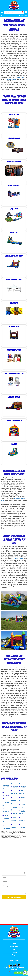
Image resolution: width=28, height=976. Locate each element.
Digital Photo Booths (14, 162)
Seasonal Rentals (14, 397)
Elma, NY (15, 814)
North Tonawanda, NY (6, 818)
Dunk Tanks (14, 303)
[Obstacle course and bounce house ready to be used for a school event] (14, 620)
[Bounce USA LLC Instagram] (16, 965)
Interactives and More (14, 350)
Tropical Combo (18, 558)
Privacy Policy (14, 960)
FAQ (14, 949)
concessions (12, 502)
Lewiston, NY (22, 820)
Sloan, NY (23, 787)
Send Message (15, 897)
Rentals (14, 943)
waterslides (20, 77)
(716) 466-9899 (23, 16)
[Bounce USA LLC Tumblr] (19, 965)
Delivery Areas (14, 946)
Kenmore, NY (6, 812)
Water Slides (14, 232)
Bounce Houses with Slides (14, 256)
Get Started (20, 972)
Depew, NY (15, 787)
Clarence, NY (14, 794)
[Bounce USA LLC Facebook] (9, 966)
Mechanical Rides (14, 138)
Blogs (14, 955)
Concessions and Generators (14, 374)
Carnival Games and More (14, 421)
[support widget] (25, 972)
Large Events (14, 209)
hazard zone (5, 579)
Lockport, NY (22, 827)
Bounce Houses (14, 326)
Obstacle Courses (14, 185)
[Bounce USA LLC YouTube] (14, 966)
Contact (14, 952)
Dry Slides (14, 444)
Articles (14, 958)
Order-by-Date (14, 115)
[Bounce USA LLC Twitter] (11, 966)
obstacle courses (11, 79)
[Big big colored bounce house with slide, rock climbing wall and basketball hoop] (14, 640)
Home (14, 941)
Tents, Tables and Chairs (14, 279)
